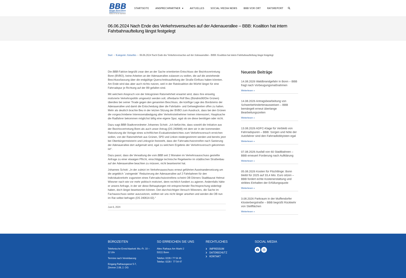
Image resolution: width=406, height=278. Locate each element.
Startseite (141, 8)
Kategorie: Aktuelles (126, 55)
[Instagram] (264, 250)
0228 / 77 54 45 (173, 258)
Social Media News (224, 8)
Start (110, 55)
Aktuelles (197, 8)
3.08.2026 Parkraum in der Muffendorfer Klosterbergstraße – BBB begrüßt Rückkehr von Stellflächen (268, 202)
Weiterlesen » (248, 90)
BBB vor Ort (252, 8)
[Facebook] (257, 250)
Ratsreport (275, 8)
